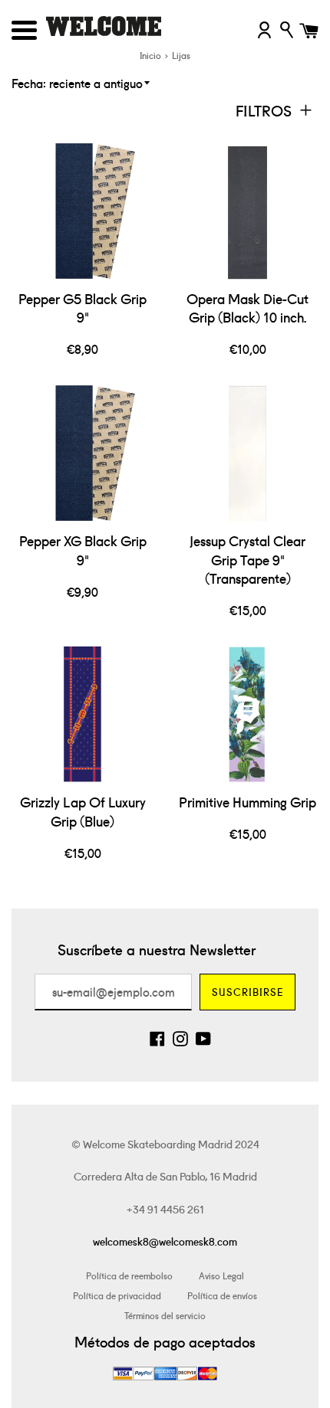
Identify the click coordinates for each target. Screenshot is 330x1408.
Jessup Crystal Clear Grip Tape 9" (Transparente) (247, 559)
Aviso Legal (221, 1275)
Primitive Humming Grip (247, 801)
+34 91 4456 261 (165, 1208)
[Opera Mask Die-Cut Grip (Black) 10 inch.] (247, 211)
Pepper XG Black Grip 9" (83, 550)
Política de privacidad (117, 1295)
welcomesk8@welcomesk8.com (165, 1241)
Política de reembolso (129, 1275)
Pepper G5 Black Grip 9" (82, 308)
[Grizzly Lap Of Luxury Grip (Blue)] (82, 714)
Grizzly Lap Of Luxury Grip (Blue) (83, 811)
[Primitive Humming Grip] (247, 714)
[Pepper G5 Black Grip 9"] (82, 211)
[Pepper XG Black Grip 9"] (82, 453)
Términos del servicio (165, 1314)
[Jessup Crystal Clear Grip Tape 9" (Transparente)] (247, 453)
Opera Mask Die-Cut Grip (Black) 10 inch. (247, 308)
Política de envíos (222, 1295)
